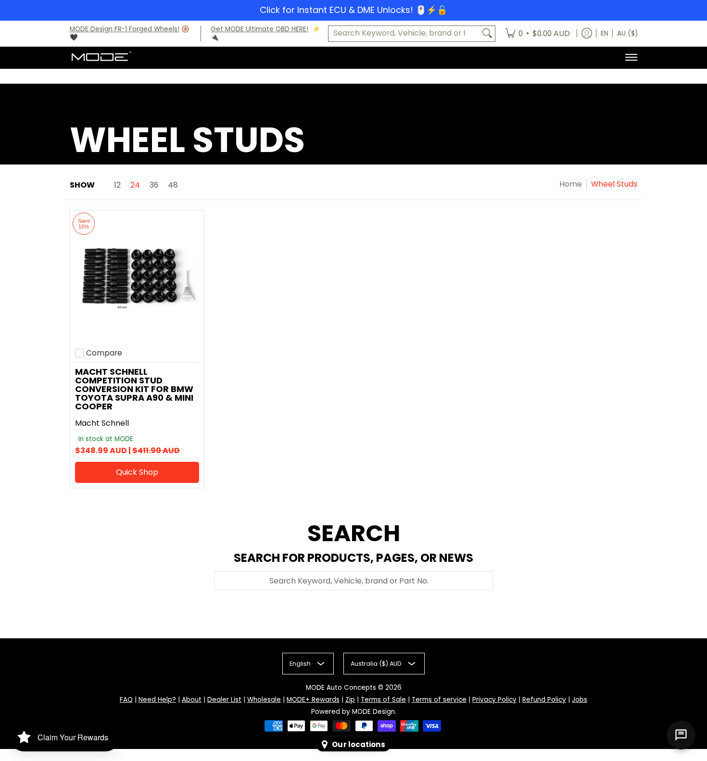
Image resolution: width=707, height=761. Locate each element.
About (192, 699)
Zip (350, 699)
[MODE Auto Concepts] (101, 57)
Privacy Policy (494, 699)
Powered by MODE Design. (353, 711)
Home (570, 184)
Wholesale (264, 699)
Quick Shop (137, 472)
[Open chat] (681, 735)
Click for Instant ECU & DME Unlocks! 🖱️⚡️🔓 (353, 10)
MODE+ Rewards (313, 699)
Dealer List (224, 699)
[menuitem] (537, 34)
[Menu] (630, 57)
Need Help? (157, 699)
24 (135, 185)
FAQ (126, 699)
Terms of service (439, 699)
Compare (104, 353)
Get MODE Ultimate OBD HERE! (259, 29)
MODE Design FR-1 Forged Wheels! (124, 29)
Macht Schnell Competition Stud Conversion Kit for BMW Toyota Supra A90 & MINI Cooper (134, 389)
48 (173, 185)
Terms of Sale (383, 699)
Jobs (579, 699)
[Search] (487, 33)
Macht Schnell (102, 423)
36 (154, 185)
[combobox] (404, 33)
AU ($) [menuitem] (627, 33)
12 (117, 185)
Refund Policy (544, 699)
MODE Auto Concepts (341, 687)
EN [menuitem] (604, 33)
